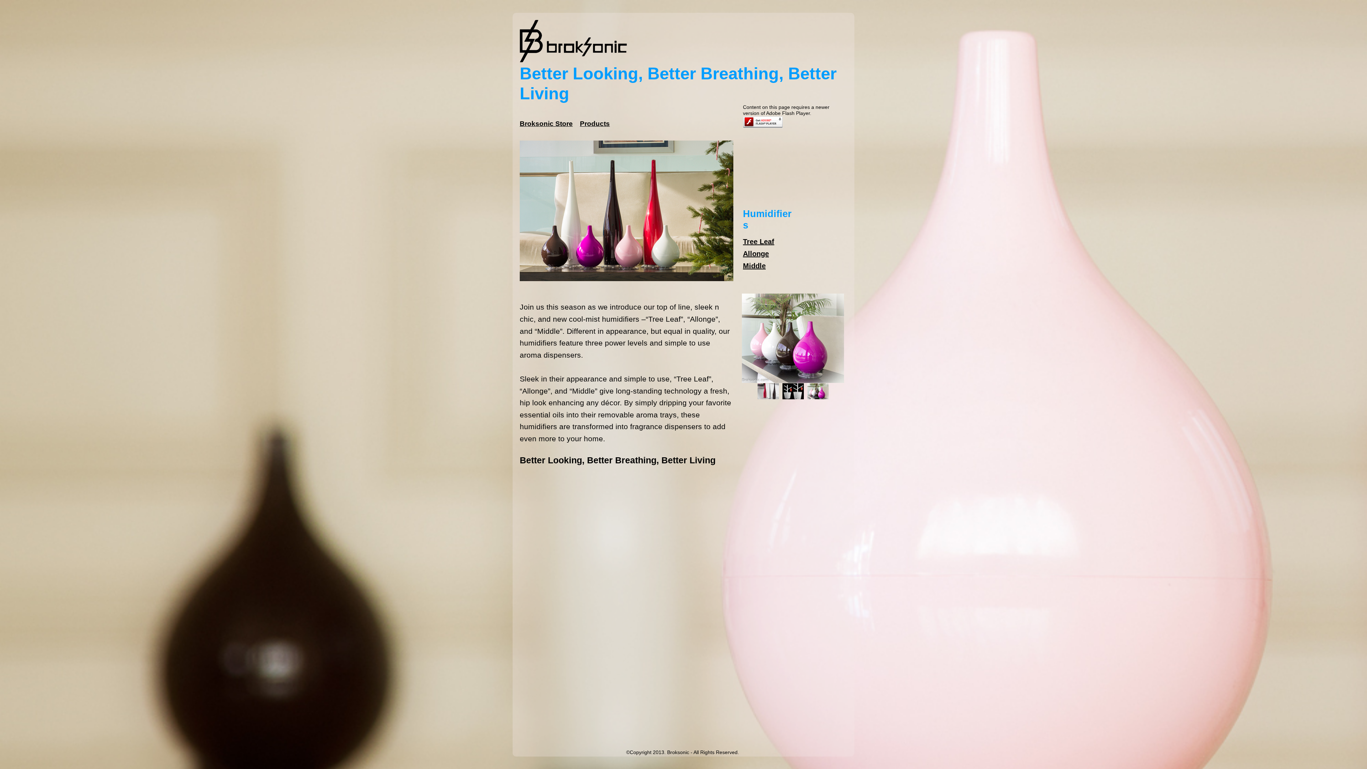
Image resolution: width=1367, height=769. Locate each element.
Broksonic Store (546, 123)
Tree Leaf (758, 242)
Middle (754, 266)
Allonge (756, 254)
